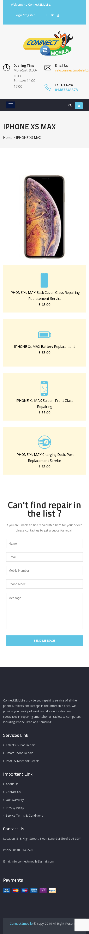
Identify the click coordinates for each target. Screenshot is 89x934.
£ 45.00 (44, 304)
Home (7, 137)
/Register (29, 15)
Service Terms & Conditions (24, 815)
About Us (12, 784)
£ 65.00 (44, 352)
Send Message (44, 640)
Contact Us (13, 792)
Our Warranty (15, 800)
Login (18, 15)
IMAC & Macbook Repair (22, 761)
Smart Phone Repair (19, 753)
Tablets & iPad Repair (20, 745)
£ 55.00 (44, 412)
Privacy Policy (15, 808)
